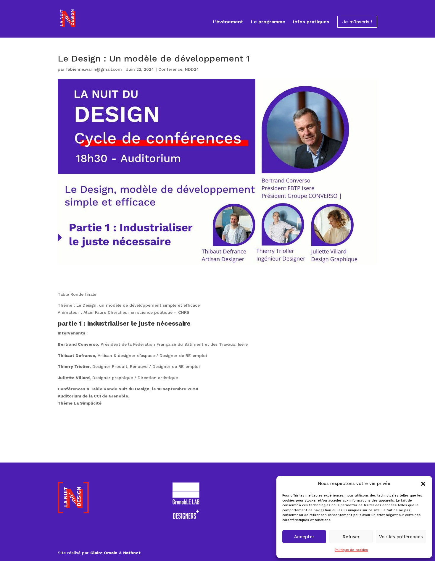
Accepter (304, 536)
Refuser (351, 536)
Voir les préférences (401, 536)
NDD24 (192, 69)
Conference (170, 69)
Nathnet (132, 552)
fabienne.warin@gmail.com (94, 69)
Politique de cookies (351, 550)
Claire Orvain (103, 552)
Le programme (268, 22)
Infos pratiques (311, 22)
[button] (423, 484)
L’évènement (228, 22)
